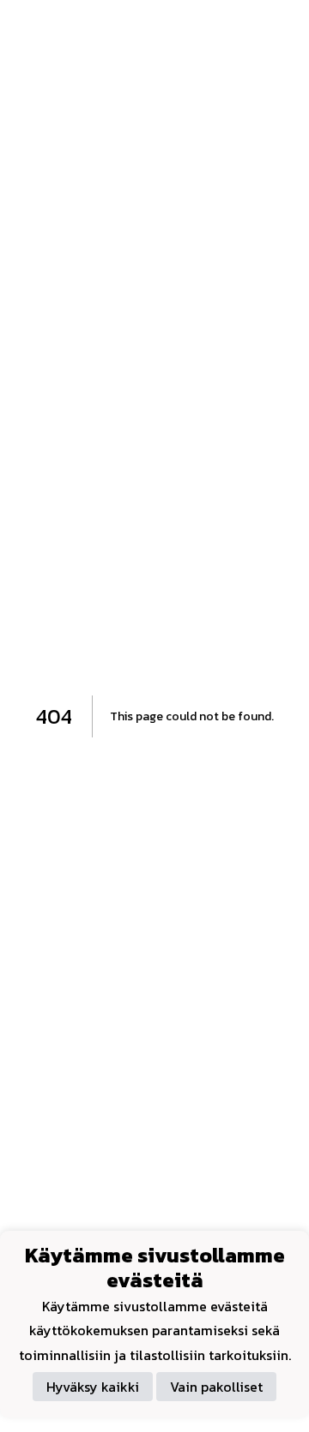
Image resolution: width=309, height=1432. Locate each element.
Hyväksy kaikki (92, 1386)
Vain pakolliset (216, 1386)
